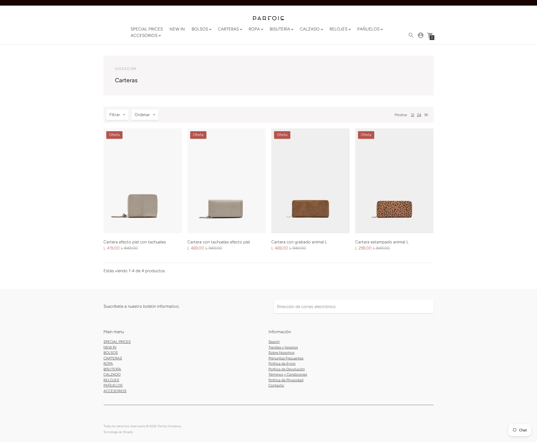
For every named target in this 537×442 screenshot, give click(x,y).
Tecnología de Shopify (118, 432)
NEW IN (177, 29)
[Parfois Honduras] (268, 18)
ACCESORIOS (114, 391)
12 (412, 115)
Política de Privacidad (285, 380)
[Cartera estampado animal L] (394, 180)
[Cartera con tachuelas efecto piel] (226, 180)
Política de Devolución (286, 369)
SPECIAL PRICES (147, 29)
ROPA (108, 363)
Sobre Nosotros (281, 353)
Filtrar (114, 114)
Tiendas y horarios (283, 347)
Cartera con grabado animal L (299, 241)
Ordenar (142, 114)
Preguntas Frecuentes (285, 358)
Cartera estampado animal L (382, 241)
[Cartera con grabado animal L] (310, 180)
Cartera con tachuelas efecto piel (218, 241)
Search (274, 342)
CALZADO (112, 374)
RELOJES (111, 380)
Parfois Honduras (169, 426)
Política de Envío (282, 363)
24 (419, 115)
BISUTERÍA (112, 369)
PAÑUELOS (113, 385)
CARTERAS (112, 358)
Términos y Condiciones (287, 374)
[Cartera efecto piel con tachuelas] (142, 180)
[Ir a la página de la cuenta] (420, 35)
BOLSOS (110, 353)
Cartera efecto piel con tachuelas (134, 241)
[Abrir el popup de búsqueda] (411, 35)
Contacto (276, 385)
